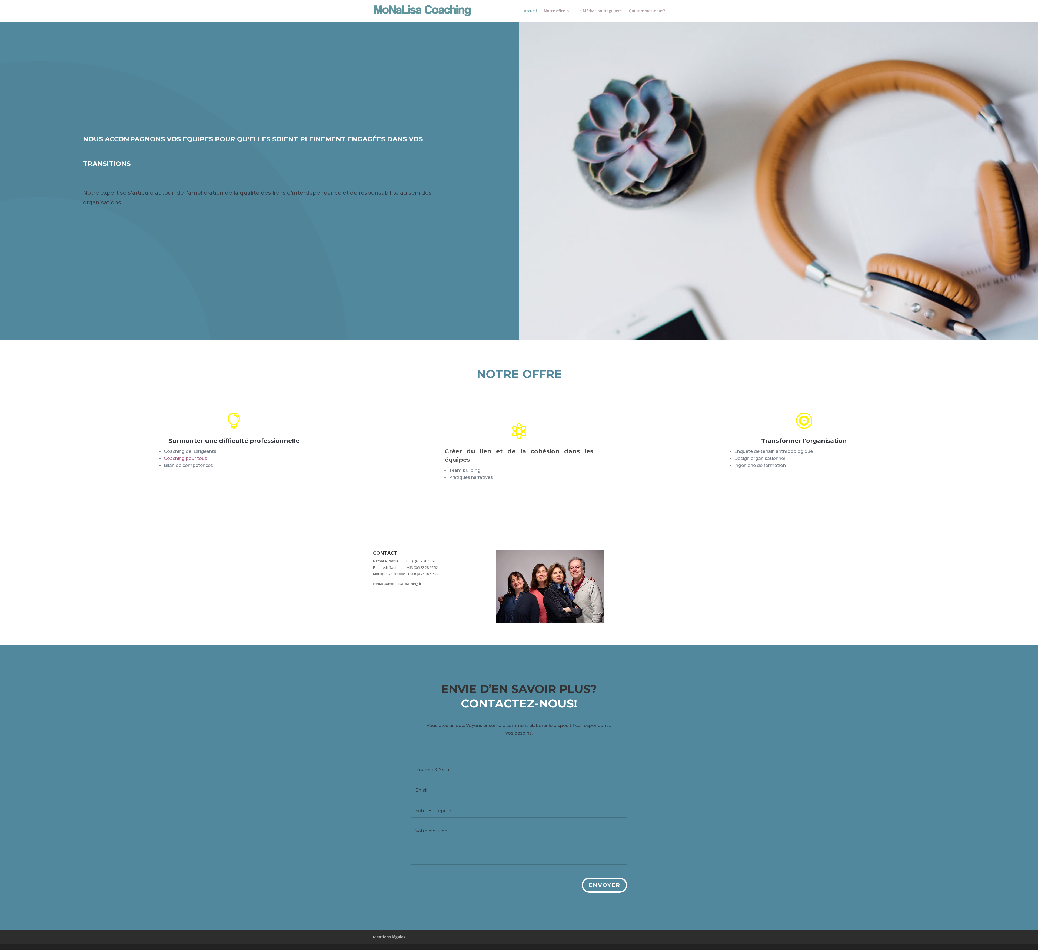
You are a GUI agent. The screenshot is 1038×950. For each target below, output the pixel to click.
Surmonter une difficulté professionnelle (234, 440)
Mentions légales (389, 936)
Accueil (530, 11)
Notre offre (554, 11)
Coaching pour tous (185, 458)
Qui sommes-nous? (647, 11)
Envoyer (604, 885)
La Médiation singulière (599, 11)
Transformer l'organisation (804, 440)
